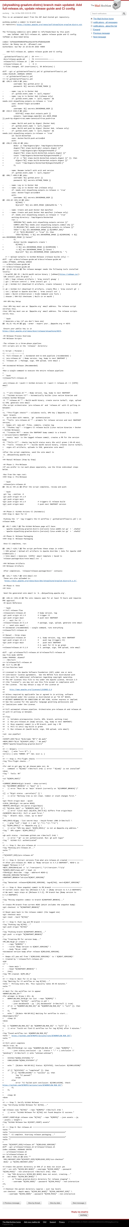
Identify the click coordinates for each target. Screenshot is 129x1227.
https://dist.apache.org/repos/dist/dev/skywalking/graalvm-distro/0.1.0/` (41, 581)
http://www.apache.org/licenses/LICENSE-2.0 (31, 690)
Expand (96, 30)
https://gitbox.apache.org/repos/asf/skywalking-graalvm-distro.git (49, 25)
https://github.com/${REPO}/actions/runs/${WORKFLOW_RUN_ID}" (41, 1036)
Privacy (62, 1222)
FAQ (44, 1222)
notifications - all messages (105, 22)
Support (53, 1222)
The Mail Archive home (103, 19)
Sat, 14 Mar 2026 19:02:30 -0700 (24, 13)
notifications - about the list (105, 26)
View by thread (34, 1203)
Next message (78, 1203)
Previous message (12, 1203)
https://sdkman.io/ (69, 274)
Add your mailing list (32, 1222)
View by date (55, 1203)
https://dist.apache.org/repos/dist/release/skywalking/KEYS (32, 331)
